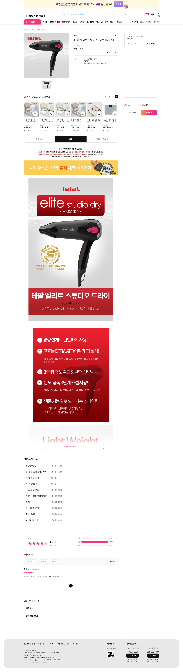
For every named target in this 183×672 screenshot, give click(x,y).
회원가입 (135, 22)
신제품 (81, 22)
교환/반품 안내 (32, 616)
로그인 (142, 22)
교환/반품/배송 (102, 139)
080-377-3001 (132, 652)
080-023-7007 (153, 652)
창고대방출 (90, 22)
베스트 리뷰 (32, 561)
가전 (31, 30)
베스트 (75, 22)
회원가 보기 (78, 48)
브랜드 (119, 22)
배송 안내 (30, 608)
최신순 (113, 561)
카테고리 (32, 22)
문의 (75, 644)
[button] (105, 96)
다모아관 (99, 22)
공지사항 (50, 644)
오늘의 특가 (66, 22)
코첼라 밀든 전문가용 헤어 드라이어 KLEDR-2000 (94, 122)
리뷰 (70, 139)
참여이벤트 (109, 22)
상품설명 (39, 139)
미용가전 (40, 30)
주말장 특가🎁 (55, 22)
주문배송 (149, 22)
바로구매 (149, 112)
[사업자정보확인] (49, 657)
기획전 (45, 22)
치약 (113, 14)
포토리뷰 (44, 561)
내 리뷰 (54, 561)
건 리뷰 (115, 52)
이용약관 (41, 644)
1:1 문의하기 (132, 656)
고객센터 (156, 22)
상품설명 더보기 (70, 446)
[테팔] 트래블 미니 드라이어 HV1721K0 (30, 121)
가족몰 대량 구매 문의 (63, 644)
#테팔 (75, 36)
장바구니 (132, 112)
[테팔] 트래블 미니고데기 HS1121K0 (46, 121)
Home (26, 30)
